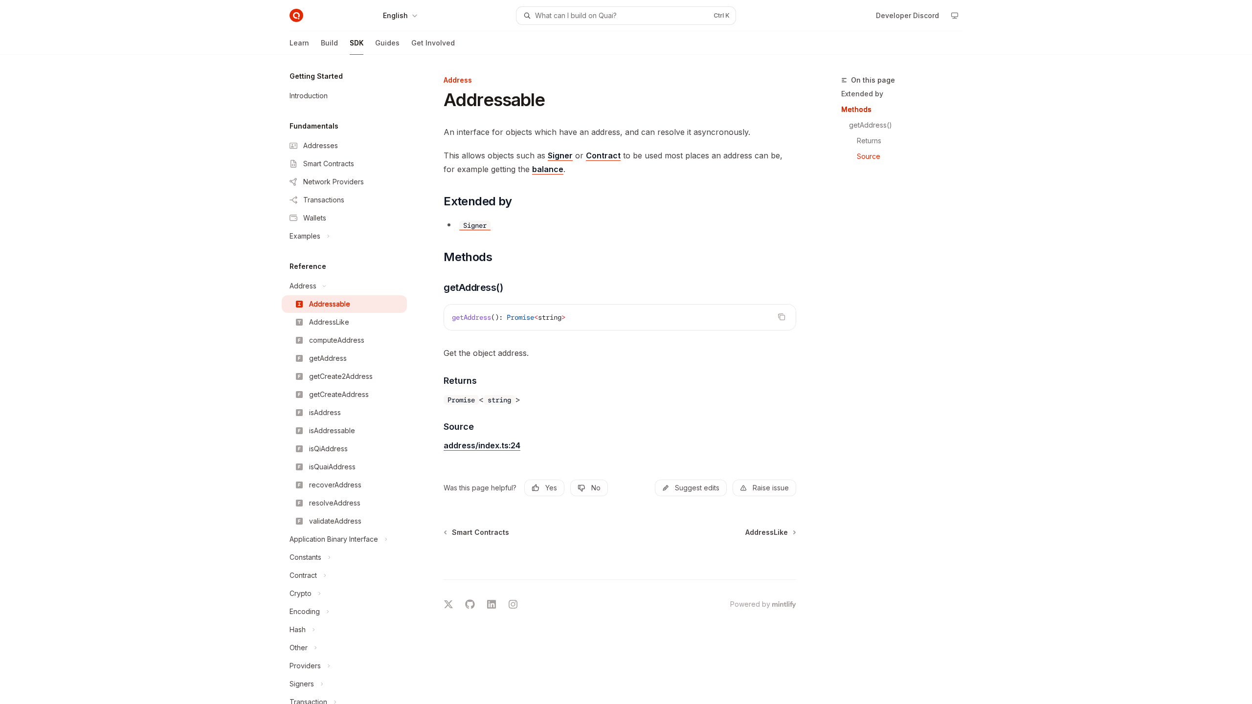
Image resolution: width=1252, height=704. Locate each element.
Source (868, 156)
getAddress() (870, 125)
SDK (356, 43)
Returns (869, 140)
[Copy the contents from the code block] (781, 316)
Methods (856, 109)
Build (329, 43)
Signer (560, 155)
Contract (603, 155)
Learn (299, 43)
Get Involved (433, 43)
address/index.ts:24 (482, 445)
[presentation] (352, 379)
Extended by (862, 93)
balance (547, 169)
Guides (387, 43)
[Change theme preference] (954, 15)
